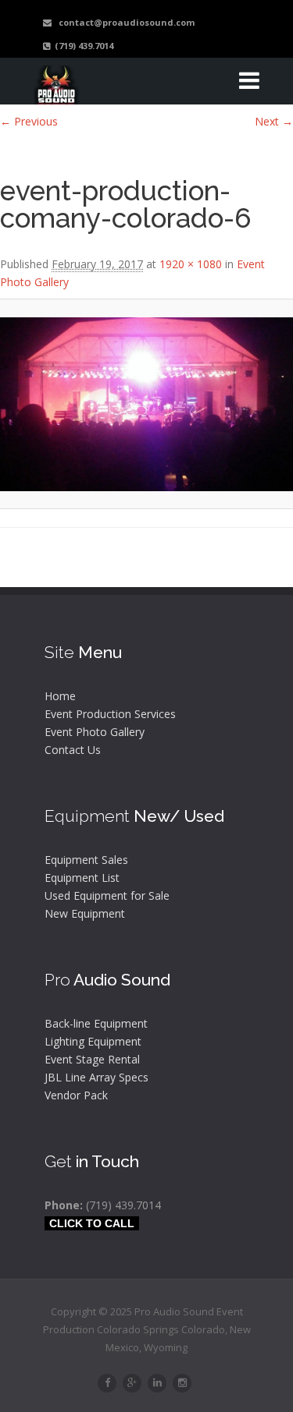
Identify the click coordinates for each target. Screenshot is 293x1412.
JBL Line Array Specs (96, 1077)
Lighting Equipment (93, 1041)
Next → (274, 121)
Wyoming (166, 1347)
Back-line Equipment (96, 1023)
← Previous (29, 121)
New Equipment (85, 913)
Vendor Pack (76, 1095)
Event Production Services (110, 713)
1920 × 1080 (190, 264)
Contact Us (73, 749)
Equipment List (82, 877)
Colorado (203, 1329)
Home (60, 695)
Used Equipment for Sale (107, 895)
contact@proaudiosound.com (123, 22)
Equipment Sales (86, 859)
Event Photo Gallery (95, 731)
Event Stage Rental (92, 1059)
